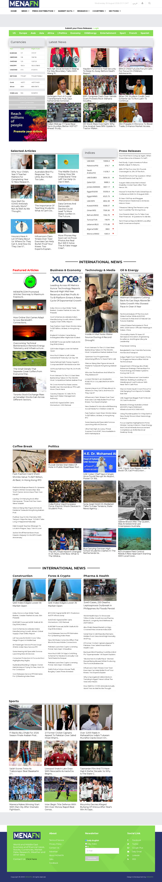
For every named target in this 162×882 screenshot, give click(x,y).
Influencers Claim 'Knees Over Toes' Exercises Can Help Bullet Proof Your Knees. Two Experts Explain (100, 399)
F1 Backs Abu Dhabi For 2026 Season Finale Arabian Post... (24, 734)
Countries (98, 11)
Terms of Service (56, 840)
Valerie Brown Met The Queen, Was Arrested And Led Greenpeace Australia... (133, 523)
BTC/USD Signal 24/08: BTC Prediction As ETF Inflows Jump (63, 614)
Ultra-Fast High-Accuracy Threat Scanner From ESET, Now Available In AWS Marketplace (100, 431)
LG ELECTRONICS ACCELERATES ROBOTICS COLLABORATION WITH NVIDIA (99, 381)
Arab (33, 33)
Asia (41, 33)
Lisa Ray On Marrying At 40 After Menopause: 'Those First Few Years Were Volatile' (27, 501)
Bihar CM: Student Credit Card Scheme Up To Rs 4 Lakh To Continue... (134, 98)
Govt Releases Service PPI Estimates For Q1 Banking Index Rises (28, 675)
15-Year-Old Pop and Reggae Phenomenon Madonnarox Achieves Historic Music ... (134, 200)
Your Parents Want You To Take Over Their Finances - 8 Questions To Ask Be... (135, 215)
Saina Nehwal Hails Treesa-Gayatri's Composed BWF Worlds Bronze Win (65, 363)
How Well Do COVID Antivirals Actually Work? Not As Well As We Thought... (20, 206)
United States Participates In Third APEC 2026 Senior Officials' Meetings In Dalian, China (136, 327)
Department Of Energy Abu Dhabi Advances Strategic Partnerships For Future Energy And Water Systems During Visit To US (135, 369)
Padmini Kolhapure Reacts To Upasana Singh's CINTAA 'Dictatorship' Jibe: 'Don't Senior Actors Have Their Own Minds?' (28, 490)
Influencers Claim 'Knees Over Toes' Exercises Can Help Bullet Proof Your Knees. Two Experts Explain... (44, 242)
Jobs (51, 859)
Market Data (65, 11)
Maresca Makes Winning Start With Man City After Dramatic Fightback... (24, 807)
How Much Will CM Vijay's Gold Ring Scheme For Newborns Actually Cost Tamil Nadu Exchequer (63, 655)
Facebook (136, 840)
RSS (134, 859)
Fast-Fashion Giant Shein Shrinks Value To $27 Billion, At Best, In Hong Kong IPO (66, 328)
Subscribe (92, 858)
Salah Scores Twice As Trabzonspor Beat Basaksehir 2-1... (24, 771)
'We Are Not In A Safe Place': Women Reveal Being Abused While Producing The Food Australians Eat (99, 661)
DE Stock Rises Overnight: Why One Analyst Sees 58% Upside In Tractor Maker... (99, 126)
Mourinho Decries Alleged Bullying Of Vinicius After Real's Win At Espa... (96, 807)
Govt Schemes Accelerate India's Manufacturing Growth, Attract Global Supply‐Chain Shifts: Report (65, 319)
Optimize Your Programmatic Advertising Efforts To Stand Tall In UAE (100, 358)
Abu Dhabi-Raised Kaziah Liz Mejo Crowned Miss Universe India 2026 (97, 628)
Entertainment (108, 33)
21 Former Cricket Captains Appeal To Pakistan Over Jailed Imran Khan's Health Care (99, 645)
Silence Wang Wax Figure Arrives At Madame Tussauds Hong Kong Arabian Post (101, 365)
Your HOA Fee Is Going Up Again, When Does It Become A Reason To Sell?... (135, 157)
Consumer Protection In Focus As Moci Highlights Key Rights (28, 659)
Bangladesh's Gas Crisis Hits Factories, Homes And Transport (135, 351)
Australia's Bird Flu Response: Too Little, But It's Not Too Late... (44, 176)
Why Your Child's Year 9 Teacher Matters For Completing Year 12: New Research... (20, 177)
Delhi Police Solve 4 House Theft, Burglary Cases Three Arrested (61, 670)
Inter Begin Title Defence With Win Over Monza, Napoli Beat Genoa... (60, 807)
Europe (23, 33)
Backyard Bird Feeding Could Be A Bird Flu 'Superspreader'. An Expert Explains (100, 653)
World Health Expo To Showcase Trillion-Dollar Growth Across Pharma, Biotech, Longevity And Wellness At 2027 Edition (99, 619)
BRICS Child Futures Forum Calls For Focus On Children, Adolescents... (135, 71)
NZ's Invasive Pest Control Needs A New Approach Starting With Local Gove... (134, 553)
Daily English (93, 840)
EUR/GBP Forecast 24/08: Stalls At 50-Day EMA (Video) (65, 343)
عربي (135, 3)
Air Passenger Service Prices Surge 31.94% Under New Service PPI (27, 646)
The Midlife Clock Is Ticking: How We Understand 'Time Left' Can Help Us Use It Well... (68, 177)
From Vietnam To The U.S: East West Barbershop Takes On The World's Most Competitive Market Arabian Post (66, 377)
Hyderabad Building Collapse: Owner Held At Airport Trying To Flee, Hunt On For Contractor (28, 667)
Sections (114, 11)
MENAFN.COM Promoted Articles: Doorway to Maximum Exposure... (28, 294)
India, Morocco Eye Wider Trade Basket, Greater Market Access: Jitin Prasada (65, 310)
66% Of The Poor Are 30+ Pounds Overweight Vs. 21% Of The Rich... (132, 170)
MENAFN (149, 877)
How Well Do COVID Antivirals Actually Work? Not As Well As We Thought (99, 687)
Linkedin (136, 855)
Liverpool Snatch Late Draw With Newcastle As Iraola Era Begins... (59, 771)
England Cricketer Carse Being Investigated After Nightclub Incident (65, 336)
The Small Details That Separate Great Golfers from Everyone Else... (27, 371)
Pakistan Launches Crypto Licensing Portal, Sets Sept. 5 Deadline (62, 648)
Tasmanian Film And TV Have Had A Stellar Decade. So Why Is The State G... (95, 771)
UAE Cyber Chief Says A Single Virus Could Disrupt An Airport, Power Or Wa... (98, 476)
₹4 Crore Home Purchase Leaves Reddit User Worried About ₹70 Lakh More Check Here (65, 387)
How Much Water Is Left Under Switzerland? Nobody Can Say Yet (64, 356)
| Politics (62, 33)
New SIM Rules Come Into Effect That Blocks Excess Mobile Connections (63, 641)
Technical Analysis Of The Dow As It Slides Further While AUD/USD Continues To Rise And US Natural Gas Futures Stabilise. (135, 317)
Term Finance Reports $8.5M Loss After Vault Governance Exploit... (135, 222)
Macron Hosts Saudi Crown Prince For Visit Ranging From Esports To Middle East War (135, 391)
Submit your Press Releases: (79, 28)
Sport (123, 33)
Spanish (145, 33)
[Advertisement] (81, 20)
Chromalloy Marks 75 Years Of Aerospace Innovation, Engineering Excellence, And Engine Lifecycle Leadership (134, 338)
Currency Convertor (27, 98)
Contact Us (54, 848)
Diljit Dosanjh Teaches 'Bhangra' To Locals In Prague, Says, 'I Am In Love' (27, 527)
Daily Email (136, 851)
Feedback (53, 863)
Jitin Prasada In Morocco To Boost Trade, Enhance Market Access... (136, 125)
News (24, 11)
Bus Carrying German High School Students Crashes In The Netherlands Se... (99, 550)
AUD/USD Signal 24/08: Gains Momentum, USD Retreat (62, 404)
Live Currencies (27, 102)
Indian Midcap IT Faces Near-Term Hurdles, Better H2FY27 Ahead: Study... (62, 126)
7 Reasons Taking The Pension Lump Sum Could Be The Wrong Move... (133, 208)
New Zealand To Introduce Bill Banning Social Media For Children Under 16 (101, 407)
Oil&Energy (90, 33)
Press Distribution (42, 11)
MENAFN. (28, 877)
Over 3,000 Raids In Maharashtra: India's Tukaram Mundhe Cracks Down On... (94, 735)
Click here (31, 859)
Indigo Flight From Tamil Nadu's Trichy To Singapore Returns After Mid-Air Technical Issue (135, 359)
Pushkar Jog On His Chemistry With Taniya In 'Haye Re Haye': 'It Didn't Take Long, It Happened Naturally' (28, 519)
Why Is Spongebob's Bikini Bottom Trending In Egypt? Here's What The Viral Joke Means (98, 679)
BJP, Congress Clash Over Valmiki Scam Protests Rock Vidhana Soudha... (99, 98)
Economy (75, 33)
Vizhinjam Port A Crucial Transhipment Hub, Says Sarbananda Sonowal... (59, 98)
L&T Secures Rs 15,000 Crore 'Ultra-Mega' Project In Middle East (27, 639)
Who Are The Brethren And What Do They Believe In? (100, 373)
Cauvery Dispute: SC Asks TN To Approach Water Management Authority (63, 396)
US (14, 33)
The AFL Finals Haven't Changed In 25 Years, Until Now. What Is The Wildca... (64, 553)
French (133, 33)
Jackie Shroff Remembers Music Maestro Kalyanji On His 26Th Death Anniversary (27, 535)
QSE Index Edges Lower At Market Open (64, 350)
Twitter (135, 844)
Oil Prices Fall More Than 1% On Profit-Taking (65, 370)
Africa (51, 33)
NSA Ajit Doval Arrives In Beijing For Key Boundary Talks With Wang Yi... (63, 71)
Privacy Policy (55, 844)
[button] (142, 3)
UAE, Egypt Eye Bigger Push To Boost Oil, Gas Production (135, 399)
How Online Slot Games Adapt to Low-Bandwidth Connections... (28, 320)
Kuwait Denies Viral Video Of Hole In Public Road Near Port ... (64, 466)
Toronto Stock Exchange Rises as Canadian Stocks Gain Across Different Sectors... (28, 397)
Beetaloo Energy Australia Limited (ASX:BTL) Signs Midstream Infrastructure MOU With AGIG (134, 407)
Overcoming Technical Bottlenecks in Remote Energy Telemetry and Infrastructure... (29, 345)
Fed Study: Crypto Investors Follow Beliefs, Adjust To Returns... (133, 163)
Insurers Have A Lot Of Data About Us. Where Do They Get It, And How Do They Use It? (100, 390)
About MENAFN (56, 855)
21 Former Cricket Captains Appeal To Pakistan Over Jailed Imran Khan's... (60, 735)
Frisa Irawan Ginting (128, 346)
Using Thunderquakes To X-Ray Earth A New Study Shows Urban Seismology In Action (136, 416)
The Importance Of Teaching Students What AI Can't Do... (44, 208)
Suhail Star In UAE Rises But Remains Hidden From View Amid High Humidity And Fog (99, 636)
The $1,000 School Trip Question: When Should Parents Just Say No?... (135, 177)
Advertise (53, 851)
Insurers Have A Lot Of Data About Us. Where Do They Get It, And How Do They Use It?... (21, 241)
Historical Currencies (27, 107)
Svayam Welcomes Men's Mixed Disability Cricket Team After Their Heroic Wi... (133, 185)
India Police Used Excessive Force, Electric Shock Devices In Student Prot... (64, 506)
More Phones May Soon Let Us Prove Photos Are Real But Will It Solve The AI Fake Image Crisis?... (67, 241)
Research (82, 11)
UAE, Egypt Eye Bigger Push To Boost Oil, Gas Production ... (134, 469)
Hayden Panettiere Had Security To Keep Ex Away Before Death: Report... (99, 71)
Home (14, 11)
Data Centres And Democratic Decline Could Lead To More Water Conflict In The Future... (67, 210)
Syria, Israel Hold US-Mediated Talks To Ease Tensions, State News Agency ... (98, 506)
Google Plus (137, 848)
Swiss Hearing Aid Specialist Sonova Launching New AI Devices (100, 423)
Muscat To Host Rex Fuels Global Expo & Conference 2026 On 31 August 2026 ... (135, 193)
